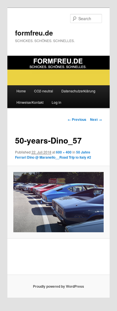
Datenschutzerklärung (78, 90)
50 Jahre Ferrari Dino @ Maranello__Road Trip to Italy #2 (53, 155)
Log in (56, 102)
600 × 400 (64, 152)
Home (21, 90)
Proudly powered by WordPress (58, 286)
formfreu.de (34, 33)
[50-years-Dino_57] (58, 202)
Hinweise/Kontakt (29, 102)
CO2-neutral (43, 90)
